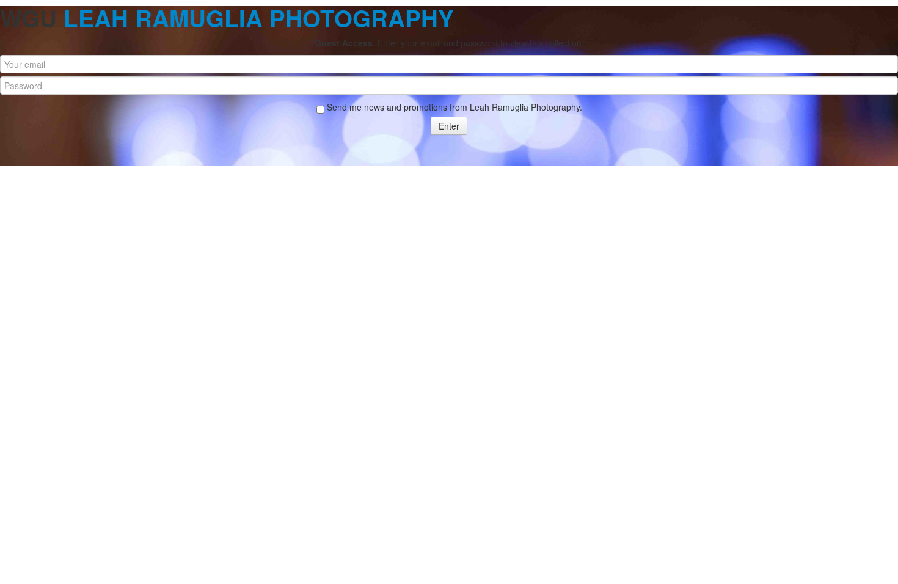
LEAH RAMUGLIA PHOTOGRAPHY (259, 18)
